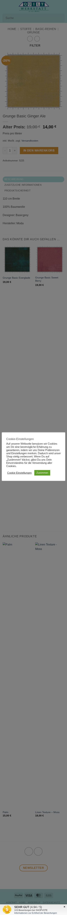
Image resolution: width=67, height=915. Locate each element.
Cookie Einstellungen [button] (19, 472)
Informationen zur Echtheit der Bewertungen (35, 913)
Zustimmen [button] (42, 472)
